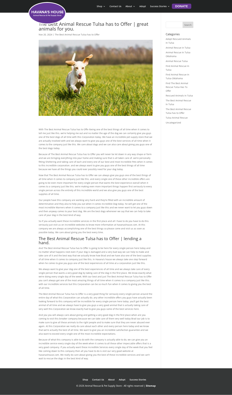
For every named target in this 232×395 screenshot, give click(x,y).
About (128, 6)
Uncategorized (173, 122)
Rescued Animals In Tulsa (179, 95)
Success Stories (158, 6)
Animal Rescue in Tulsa (178, 47)
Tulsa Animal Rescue (177, 117)
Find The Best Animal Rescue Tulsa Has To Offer (177, 87)
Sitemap (151, 385)
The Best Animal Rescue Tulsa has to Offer (77, 34)
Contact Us (115, 6)
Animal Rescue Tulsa (177, 61)
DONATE (181, 6)
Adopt (142, 6)
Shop (99, 6)
